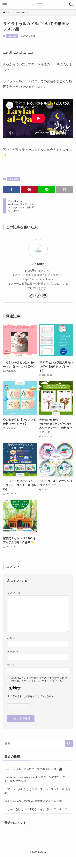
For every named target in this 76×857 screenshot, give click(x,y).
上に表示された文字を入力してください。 (31, 696)
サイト (11, 665)
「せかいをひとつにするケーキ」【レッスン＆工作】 (37, 809)
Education (12, 36)
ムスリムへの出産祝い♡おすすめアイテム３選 (33, 801)
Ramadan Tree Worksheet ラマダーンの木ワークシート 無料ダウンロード (37, 779)
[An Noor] (37, 4)
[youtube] (44, 295)
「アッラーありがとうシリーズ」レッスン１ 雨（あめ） (37, 791)
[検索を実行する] (69, 743)
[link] (31, 295)
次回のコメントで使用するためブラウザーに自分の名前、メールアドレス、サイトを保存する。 (39, 679)
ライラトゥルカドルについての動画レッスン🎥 (33, 769)
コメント (14, 592)
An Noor (38, 263)
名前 (11, 638)
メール (12, 651)
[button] (71, 4)
